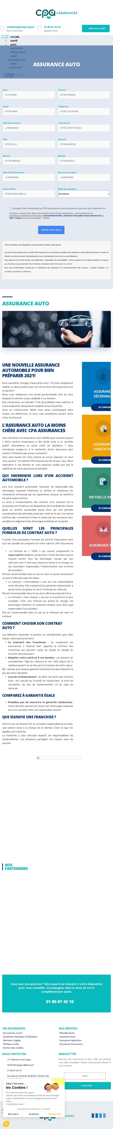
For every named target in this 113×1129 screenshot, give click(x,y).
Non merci (13, 1114)
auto (13, 44)
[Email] (104, 1115)
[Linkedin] (96, 1115)
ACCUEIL (15, 37)
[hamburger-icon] (5, 36)
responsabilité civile (19, 555)
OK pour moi (54, 1114)
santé (14, 41)
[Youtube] (100, 1115)
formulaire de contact (63, 264)
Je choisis (34, 1114)
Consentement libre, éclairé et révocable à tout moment (70, 215)
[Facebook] (93, 1115)
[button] (96, 28)
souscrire (86, 1085)
